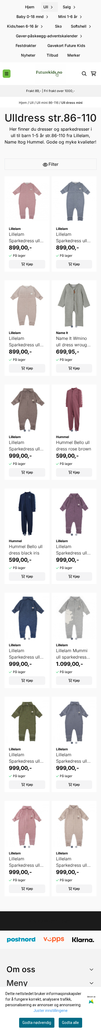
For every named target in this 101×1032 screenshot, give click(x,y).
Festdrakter (26, 45)
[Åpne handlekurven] (93, 73)
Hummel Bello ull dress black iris (26, 550)
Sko (58, 26)
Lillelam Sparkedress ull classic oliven (24, 758)
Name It (12, 142)
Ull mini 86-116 (47, 103)
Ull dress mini (71, 103)
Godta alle (70, 1022)
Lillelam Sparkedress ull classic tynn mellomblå (71, 238)
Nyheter (28, 55)
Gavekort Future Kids (66, 45)
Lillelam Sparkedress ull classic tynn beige (24, 342)
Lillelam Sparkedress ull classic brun (24, 446)
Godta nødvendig (36, 1022)
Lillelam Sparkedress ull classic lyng (24, 862)
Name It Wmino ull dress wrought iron (73, 342)
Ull (32, 103)
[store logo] (50, 74)
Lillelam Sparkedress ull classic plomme (71, 550)
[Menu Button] (7, 73)
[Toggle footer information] (92, 969)
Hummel (35, 142)
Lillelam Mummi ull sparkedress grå (72, 654)
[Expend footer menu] (92, 983)
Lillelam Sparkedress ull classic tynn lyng (26, 238)
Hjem (23, 103)
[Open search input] (84, 73)
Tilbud (52, 55)
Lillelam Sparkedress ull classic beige (71, 862)
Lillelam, (82, 135)
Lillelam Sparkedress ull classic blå (24, 654)
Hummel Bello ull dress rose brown (73, 445)
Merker (73, 55)
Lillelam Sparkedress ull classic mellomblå (74, 758)
